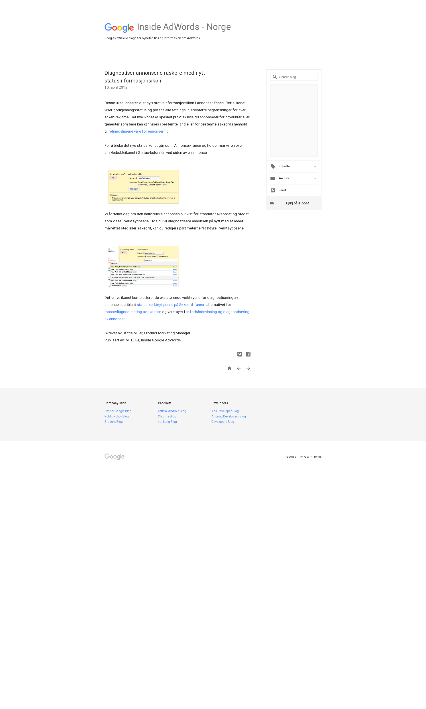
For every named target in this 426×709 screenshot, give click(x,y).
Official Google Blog (118, 411)
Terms (317, 456)
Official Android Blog (172, 411)
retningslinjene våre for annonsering (138, 131)
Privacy (305, 456)
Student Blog (114, 421)
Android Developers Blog (228, 416)
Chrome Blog (167, 416)
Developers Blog (222, 421)
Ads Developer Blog (225, 411)
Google (291, 456)
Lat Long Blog (167, 421)
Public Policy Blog (117, 416)
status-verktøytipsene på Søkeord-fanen (171, 304)
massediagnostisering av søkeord (133, 311)
